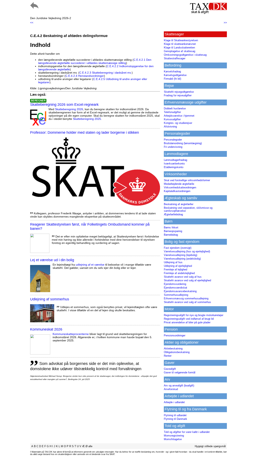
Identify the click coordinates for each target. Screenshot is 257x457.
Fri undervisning (173, 146)
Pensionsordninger (174, 335)
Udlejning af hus (173, 262)
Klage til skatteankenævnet (180, 43)
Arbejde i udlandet (174, 402)
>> (225, 22)
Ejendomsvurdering (175, 283)
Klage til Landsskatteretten (179, 47)
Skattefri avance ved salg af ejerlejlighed (187, 280)
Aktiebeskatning (173, 348)
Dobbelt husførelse (175, 108)
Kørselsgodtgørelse (175, 75)
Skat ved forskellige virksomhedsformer (187, 180)
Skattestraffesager (174, 58)
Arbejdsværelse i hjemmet (179, 115)
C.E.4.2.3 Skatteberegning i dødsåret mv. (105, 72)
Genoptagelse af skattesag (179, 51)
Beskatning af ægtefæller (178, 204)
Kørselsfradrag (172, 71)
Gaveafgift (170, 368)
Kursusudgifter (172, 119)
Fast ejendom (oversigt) (177, 247)
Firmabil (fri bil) (172, 78)
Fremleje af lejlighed (175, 269)
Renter (167, 355)
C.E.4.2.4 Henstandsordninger (84, 75)
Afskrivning (170, 126)
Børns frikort (171, 227)
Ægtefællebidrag (173, 214)
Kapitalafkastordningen (177, 191)
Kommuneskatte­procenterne (71, 334)
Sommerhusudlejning (176, 294)
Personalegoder (173, 139)
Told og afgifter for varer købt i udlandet (187, 431)
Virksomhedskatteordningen (180, 187)
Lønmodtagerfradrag (175, 159)
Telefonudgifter (172, 112)
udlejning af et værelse (90, 264)
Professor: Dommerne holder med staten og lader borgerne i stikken (84, 132)
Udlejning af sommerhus (49, 299)
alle (90, 446)
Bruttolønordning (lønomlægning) (183, 143)
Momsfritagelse (173, 439)
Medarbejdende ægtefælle (179, 183)
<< (31, 22)
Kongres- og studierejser (178, 122)
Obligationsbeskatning (177, 352)
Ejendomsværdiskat (175, 287)
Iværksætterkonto (174, 163)
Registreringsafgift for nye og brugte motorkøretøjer (193, 315)
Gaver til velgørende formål (179, 372)
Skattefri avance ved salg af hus (183, 276)
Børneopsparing (173, 231)
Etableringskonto (173, 167)
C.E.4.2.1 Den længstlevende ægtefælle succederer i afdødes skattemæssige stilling (94, 61)
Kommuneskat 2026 (46, 329)
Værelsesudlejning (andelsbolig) (182, 258)
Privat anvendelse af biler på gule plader (187, 322)
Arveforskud (171, 389)
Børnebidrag (171, 234)
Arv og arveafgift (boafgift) (179, 385)
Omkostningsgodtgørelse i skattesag (185, 54)
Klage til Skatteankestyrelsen (181, 40)
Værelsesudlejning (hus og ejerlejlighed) (187, 251)
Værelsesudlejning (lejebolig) (180, 255)
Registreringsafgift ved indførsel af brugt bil (189, 318)
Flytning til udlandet (175, 415)
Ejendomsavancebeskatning (180, 291)
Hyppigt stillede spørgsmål (210, 446)
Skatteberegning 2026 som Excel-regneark (64, 105)
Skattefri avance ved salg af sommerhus (187, 302)
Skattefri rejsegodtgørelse (179, 91)
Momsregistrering (174, 435)
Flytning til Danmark (175, 418)
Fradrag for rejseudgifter (178, 95)
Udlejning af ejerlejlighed (178, 265)
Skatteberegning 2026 (69, 109)
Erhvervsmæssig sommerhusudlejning (186, 298)
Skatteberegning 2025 (87, 118)
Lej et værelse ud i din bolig (52, 260)
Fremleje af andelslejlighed (179, 273)
